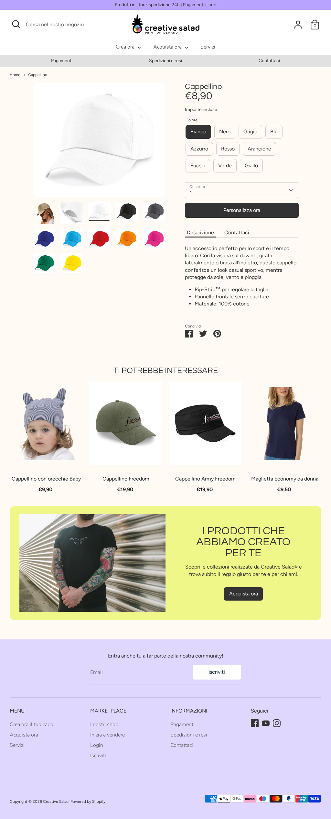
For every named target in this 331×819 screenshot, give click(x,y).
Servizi (207, 46)
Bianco (198, 131)
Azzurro (199, 149)
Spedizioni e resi (165, 60)
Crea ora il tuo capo (31, 724)
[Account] (298, 24)
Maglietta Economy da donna (284, 479)
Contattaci (269, 60)
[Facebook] (255, 723)
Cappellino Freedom (125, 479)
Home (15, 74)
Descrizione (200, 232)
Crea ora (126, 46)
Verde (225, 165)
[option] (61, 61)
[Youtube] (266, 723)
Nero (224, 131)
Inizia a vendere (107, 734)
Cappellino (37, 74)
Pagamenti (61, 60)
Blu (274, 131)
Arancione (259, 149)
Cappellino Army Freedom (205, 479)
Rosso (228, 149)
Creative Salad (56, 801)
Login (96, 745)
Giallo (251, 165)
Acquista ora (168, 46)
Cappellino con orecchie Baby (46, 479)
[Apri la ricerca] (16, 24)
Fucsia (197, 165)
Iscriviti (216, 672)
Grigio (250, 131)
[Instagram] (277, 723)
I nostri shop (104, 724)
